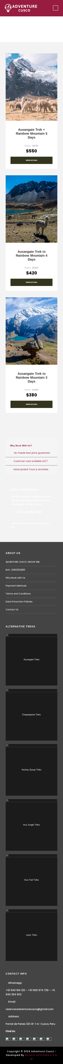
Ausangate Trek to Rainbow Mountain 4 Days (31, 255)
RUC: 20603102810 (15, 569)
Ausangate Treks (32, 659)
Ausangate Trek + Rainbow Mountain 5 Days (31, 133)
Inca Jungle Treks (31, 825)
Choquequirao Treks (31, 714)
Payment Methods (16, 585)
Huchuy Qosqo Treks (32, 769)
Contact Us (12, 609)
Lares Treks (31, 935)
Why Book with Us (15, 577)
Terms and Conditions (18, 593)
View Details (31, 160)
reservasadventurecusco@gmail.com (30, 1009)
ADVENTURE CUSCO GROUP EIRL (23, 562)
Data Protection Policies (19, 601)
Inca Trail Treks (31, 880)
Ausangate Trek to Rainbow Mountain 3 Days (31, 377)
